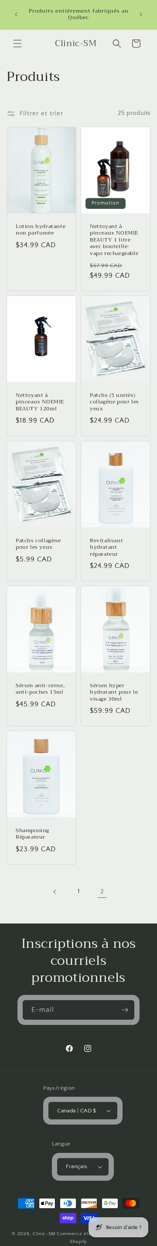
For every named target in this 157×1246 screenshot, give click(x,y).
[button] (17, 43)
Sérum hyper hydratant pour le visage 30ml (114, 692)
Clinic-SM (44, 1233)
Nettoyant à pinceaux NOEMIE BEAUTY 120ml (40, 402)
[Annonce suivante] (140, 14)
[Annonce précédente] (16, 14)
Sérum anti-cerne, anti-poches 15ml (40, 688)
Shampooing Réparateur (32, 834)
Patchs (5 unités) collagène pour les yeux (114, 402)
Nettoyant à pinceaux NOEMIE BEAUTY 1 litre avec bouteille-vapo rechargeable (114, 240)
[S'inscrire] (124, 1010)
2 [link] (102, 891)
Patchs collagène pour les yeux (38, 544)
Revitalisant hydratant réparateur (106, 547)
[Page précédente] (55, 891)
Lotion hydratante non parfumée (40, 229)
